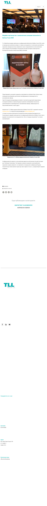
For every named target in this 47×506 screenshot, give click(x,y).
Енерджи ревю (5, 111)
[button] (44, 2)
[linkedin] (6, 325)
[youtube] (10, 325)
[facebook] (2, 325)
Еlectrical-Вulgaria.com (29, 111)
